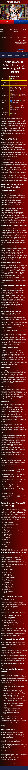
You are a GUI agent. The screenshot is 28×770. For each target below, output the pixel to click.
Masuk (21, 22)
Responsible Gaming (11, 54)
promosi (19, 769)
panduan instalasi (21, 51)
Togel (17, 38)
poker (10, 38)
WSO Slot (12, 151)
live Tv (24, 38)
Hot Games (2, 30)
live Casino (16, 30)
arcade (3, 38)
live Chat (25, 769)
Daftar (7, 22)
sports (24, 30)
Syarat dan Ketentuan (4, 54)
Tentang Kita (24, 54)
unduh (21, 49)
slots (10, 30)
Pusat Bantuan (17, 54)
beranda (3, 769)
